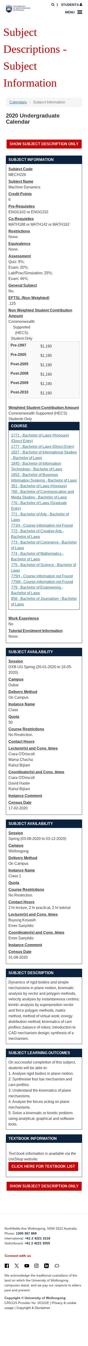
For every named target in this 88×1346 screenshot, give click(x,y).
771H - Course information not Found (42, 525)
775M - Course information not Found (42, 582)
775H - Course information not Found (42, 576)
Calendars (18, 102)
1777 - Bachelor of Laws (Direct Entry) (42, 447)
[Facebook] (6, 1265)
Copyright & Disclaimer (33, 1308)
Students (70, 5)
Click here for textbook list (43, 1166)
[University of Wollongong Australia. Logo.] (18, 9)
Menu (70, 12)
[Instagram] (36, 1265)
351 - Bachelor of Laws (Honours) (39, 486)
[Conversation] (57, 1265)
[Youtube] (26, 1265)
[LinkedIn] (46, 1265)
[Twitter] (16, 1265)
